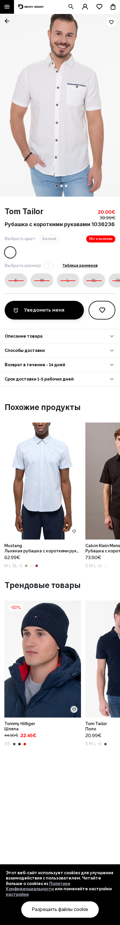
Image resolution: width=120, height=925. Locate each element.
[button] (60, 336)
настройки (17, 894)
